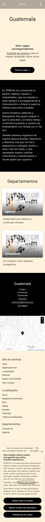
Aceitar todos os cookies (22, 501)
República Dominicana (12, 398)
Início (4, 364)
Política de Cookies (26, 482)
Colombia (6, 413)
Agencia (6, 432)
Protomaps (30, 350)
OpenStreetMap (39, 350)
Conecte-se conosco (18, 53)
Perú (4, 402)
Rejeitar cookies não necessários (22, 508)
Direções (22, 299)
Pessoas (6, 375)
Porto (4, 395)
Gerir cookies (8, 383)
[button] (41, 4)
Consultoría (7, 428)
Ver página (22, 305)
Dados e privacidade (11, 379)
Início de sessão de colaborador (19, 448)
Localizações (8, 371)
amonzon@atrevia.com (22, 302)
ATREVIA (22, 4)
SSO (37, 448)
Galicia (5, 406)
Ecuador (6, 409)
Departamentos (9, 368)
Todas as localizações (12, 417)
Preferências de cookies (23, 515)
